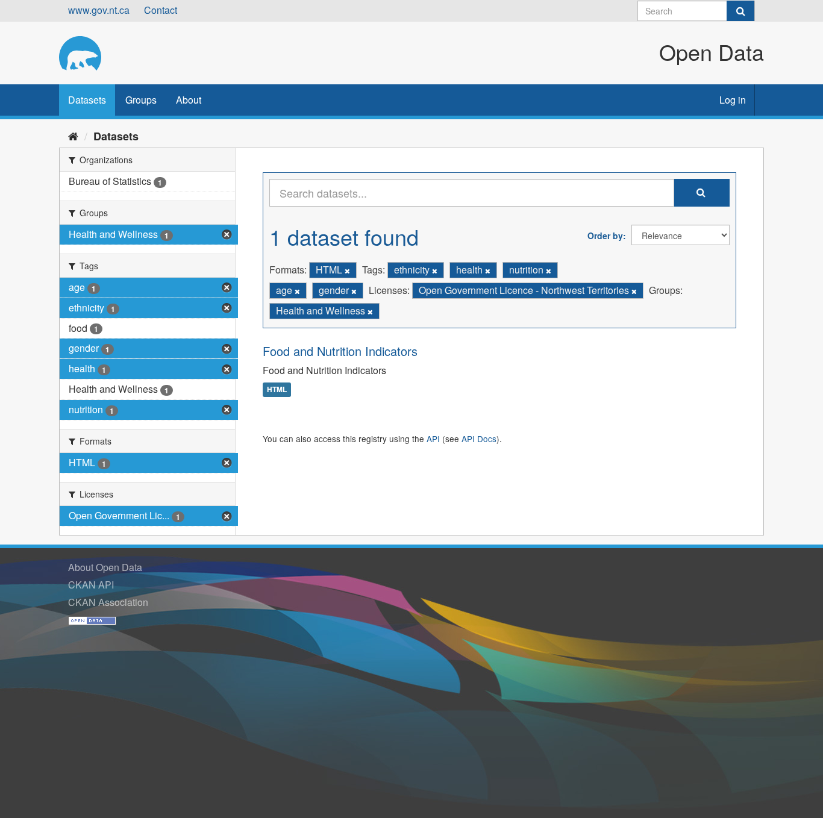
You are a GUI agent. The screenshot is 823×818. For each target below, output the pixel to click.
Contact (160, 10)
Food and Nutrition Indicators (340, 351)
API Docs (479, 438)
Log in (732, 100)
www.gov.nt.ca (99, 10)
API (433, 438)
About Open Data (105, 567)
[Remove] (347, 270)
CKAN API (91, 585)
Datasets (87, 100)
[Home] (73, 135)
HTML (277, 389)
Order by (605, 235)
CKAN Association (108, 602)
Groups (141, 100)
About (188, 100)
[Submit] (740, 11)
